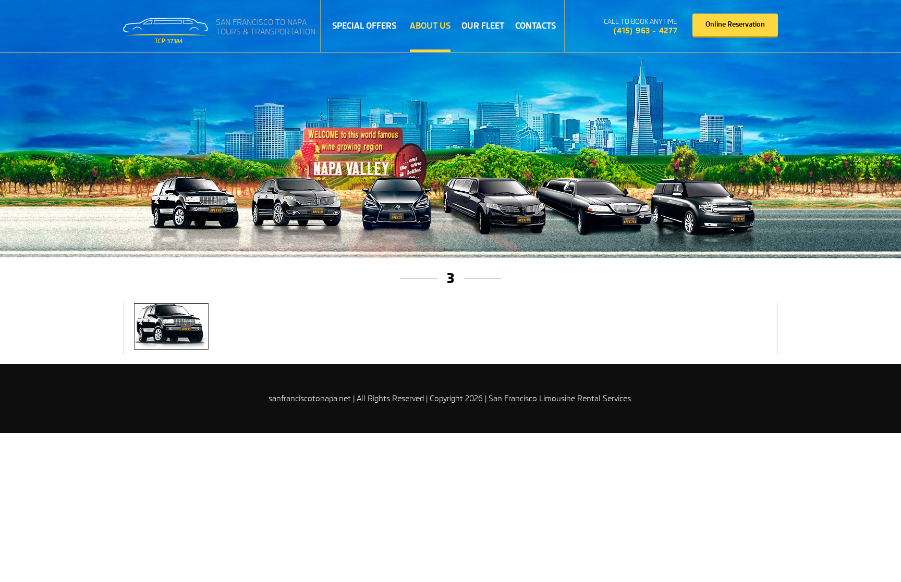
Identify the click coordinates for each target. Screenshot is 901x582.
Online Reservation (735, 24)
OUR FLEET (482, 26)
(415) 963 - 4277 (646, 30)
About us (430, 26)
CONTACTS (535, 26)
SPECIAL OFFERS (364, 26)
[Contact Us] (588, 26)
